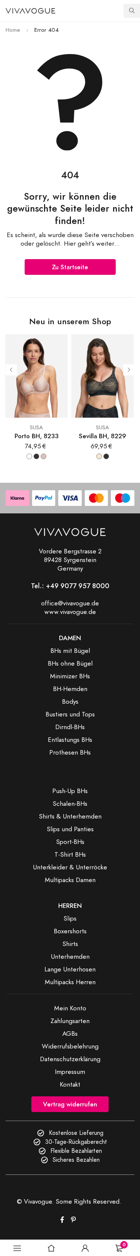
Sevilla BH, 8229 (102, 436)
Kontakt (70, 1084)
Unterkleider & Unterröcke (70, 867)
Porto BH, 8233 (37, 436)
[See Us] (73, 1219)
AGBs (70, 1033)
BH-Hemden (70, 688)
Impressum (70, 1071)
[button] (17, 1248)
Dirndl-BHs (70, 726)
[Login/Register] (85, 1248)
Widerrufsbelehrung (70, 1046)
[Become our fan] (62, 1219)
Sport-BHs (70, 841)
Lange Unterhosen (70, 969)
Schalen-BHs (70, 803)
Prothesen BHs (70, 752)
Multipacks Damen (70, 879)
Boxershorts (70, 931)
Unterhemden (70, 956)
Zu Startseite (70, 266)
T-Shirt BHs (70, 854)
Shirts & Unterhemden (70, 816)
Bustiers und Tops (70, 714)
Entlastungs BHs (70, 739)
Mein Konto (70, 1008)
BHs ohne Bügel (70, 663)
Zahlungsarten (70, 1020)
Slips (70, 918)
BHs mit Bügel (70, 650)
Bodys (70, 701)
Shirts (70, 943)
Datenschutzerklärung (70, 1058)
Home (13, 30)
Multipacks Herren (70, 981)
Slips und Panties (70, 828)
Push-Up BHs (70, 790)
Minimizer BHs (70, 676)
